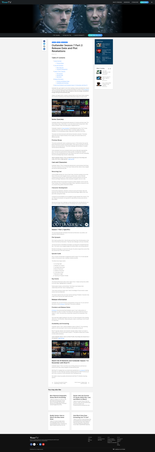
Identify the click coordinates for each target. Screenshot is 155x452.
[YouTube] (43, 444)
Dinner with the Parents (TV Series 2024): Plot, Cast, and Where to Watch (82, 397)
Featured (54, 42)
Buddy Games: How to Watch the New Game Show (57, 417)
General (58, 42)
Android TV (119, 440)
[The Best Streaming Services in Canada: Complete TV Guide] (99, 77)
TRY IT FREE (144, 2)
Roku (118, 443)
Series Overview (57, 61)
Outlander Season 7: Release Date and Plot (106, 82)
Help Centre (100, 440)
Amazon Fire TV (119, 438)
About (89, 438)
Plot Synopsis (60, 73)
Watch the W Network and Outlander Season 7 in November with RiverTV (70, 85)
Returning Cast (60, 67)
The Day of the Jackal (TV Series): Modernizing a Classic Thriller (106, 51)
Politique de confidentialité (112, 442)
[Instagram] (37, 444)
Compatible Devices (101, 438)
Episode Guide (60, 75)
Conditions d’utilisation (111, 440)
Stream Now (135, 2)
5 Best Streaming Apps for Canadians (106, 71)
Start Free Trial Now (95, 35)
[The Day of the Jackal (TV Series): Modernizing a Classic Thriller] (99, 51)
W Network (86, 89)
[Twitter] (34, 444)
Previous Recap (60, 63)
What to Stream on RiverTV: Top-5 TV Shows (106, 45)
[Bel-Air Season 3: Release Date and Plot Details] (99, 60)
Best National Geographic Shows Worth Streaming (58, 396)
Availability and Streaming (62, 83)
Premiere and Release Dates (63, 81)
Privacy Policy (109, 441)
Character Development (62, 69)
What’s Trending (117, 2)
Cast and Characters (58, 65)
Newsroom (127, 2)
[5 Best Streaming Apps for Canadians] (99, 72)
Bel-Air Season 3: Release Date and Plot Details (106, 58)
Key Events (59, 77)
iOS (117, 442)
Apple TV (118, 441)
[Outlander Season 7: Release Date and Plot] (99, 83)
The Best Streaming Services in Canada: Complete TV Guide (106, 77)
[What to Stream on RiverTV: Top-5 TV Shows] (99, 45)
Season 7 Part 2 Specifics (59, 71)
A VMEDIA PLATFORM (120, 449)
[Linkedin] (40, 444)
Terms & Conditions (110, 438)
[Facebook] (31, 444)
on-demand (82, 370)
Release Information (58, 79)
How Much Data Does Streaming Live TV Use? (81, 416)
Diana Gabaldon (65, 128)
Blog (89, 441)
